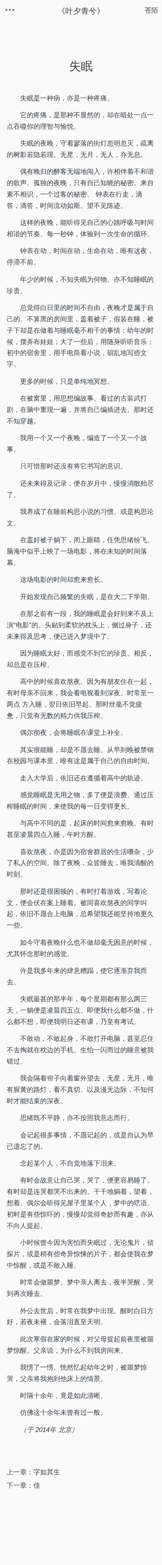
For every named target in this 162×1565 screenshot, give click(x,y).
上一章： (33, 1472)
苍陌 (151, 10)
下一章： (23, 1485)
